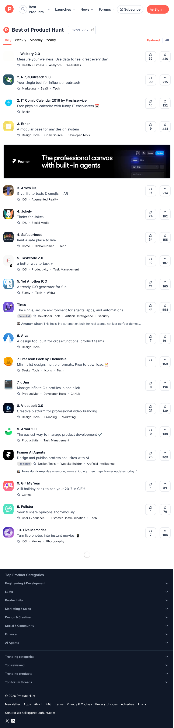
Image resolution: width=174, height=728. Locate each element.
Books (26, 111)
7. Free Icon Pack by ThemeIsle (41, 359)
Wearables (73, 65)
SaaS (44, 88)
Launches (63, 9)
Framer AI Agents (31, 452)
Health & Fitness (33, 65)
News (85, 9)
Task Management (66, 269)
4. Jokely (24, 211)
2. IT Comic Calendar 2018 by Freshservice (52, 100)
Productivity (40, 269)
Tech (56, 88)
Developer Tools (78, 135)
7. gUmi (23, 382)
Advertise (127, 704)
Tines (21, 304)
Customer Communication (67, 518)
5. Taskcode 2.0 (30, 258)
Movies (36, 541)
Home (26, 246)
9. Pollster (25, 506)
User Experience (33, 518)
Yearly (51, 40)
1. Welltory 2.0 (28, 54)
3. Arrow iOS (27, 188)
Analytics (55, 65)
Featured (153, 40)
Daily (7, 40)
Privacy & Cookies (79, 704)
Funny (26, 292)
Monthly (36, 40)
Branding (50, 417)
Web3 (51, 292)
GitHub (75, 393)
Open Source (53, 135)
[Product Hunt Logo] (9, 9)
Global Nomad (45, 246)
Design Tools (30, 135)
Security (103, 316)
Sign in (160, 9)
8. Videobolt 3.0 (30, 405)
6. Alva (22, 335)
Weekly (20, 40)
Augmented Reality (45, 199)
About (38, 704)
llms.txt (142, 704)
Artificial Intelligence (79, 316)
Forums (105, 9)
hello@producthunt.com (38, 712)
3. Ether (23, 124)
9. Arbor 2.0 (27, 429)
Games (26, 494)
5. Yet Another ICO (32, 281)
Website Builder (71, 463)
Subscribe (132, 9)
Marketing (29, 88)
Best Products (36, 9)
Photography (55, 541)
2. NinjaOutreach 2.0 (34, 77)
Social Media (40, 222)
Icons (48, 370)
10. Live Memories (31, 530)
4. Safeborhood (29, 234)
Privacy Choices (106, 704)
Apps (27, 704)
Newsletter (12, 704)
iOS (24, 199)
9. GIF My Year (28, 483)
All (167, 40)
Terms (59, 704)
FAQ (49, 704)
